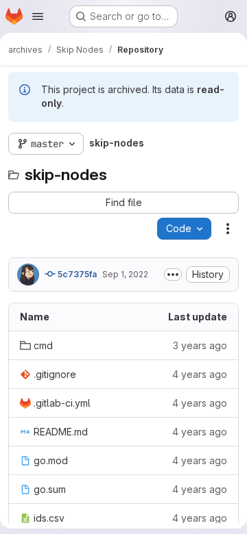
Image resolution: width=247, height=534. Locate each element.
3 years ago (200, 345)
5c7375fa (76, 274)
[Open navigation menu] (38, 16)
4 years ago (199, 374)
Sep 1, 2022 (125, 274)
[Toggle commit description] (173, 274)
